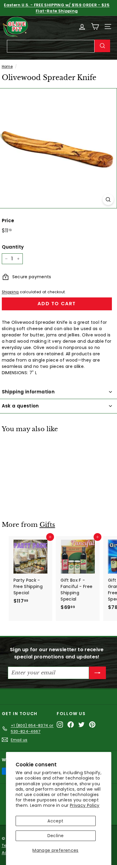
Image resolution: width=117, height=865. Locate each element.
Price (8, 220)
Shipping (10, 292)
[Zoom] (108, 199)
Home (7, 66)
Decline (55, 836)
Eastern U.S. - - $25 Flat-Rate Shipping (57, 8)
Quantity (13, 247)
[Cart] (95, 26)
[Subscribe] (97, 673)
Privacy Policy (85, 805)
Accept (55, 821)
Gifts (47, 525)
